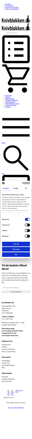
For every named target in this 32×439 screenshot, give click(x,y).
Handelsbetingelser (8, 365)
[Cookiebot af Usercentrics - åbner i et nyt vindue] (22, 183)
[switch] (27, 224)
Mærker (8, 97)
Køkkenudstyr (9, 99)
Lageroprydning (10, 105)
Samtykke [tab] (6, 188)
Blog (3, 367)
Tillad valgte (16, 249)
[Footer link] (9, 392)
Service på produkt (11, 7)
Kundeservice (6, 345)
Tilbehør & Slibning (11, 100)
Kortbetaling (9, 6)
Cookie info (6, 363)
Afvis (16, 254)
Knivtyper (8, 95)
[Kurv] (16, 92)
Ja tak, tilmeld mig (16, 291)
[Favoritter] (16, 63)
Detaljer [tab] (16, 188)
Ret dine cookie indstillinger (16, 407)
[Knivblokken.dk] (16, 22)
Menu (3, 143)
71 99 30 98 (8, 319)
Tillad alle (16, 244)
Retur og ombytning (12, 9)
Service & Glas (10, 102)
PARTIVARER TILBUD (12, 104)
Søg (3, 173)
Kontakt (7, 4)
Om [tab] (26, 188)
